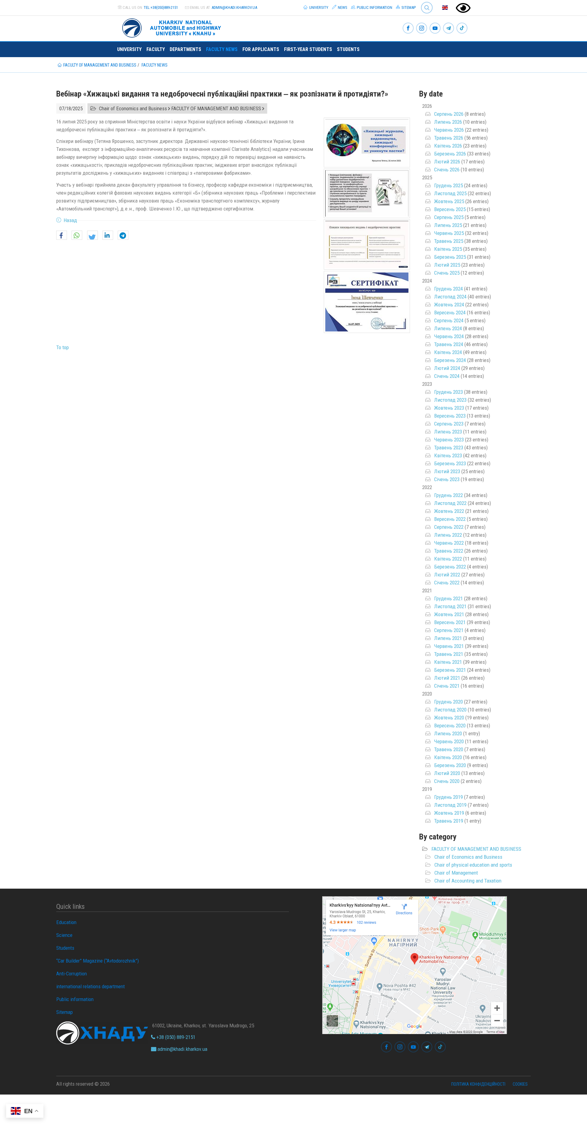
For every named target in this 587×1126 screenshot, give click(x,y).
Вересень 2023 (450, 416)
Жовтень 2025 (449, 201)
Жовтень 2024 (449, 305)
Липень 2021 (448, 638)
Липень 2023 (448, 432)
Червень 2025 (449, 233)
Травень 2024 (448, 344)
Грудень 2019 (448, 797)
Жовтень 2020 (449, 718)
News (342, 7)
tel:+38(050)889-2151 (161, 7)
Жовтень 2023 (449, 408)
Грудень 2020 (448, 702)
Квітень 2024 (448, 352)
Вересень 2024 (450, 312)
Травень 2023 (448, 447)
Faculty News (222, 49)
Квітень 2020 (448, 757)
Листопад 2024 (450, 297)
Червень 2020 (449, 741)
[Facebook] (408, 28)
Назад (70, 220)
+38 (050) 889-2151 (175, 1037)
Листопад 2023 (450, 400)
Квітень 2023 (448, 455)
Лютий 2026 (447, 162)
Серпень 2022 (448, 527)
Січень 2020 (447, 781)
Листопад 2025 (450, 193)
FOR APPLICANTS (260, 49)
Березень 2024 (450, 360)
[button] (62, 235)
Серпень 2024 (448, 320)
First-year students (308, 49)
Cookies (520, 1084)
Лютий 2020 (447, 773)
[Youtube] (435, 28)
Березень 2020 (450, 765)
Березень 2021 (450, 670)
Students (348, 49)
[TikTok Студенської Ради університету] (462, 28)
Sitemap (408, 7)
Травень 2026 (448, 138)
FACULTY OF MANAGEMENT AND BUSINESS (476, 849)
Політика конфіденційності (478, 1084)
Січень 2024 (447, 376)
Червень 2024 (449, 336)
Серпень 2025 (448, 217)
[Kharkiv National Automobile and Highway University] (172, 27)
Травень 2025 (448, 241)
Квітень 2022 (448, 559)
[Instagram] (421, 28)
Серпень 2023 (448, 424)
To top (62, 347)
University (318, 7)
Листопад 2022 (450, 503)
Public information (374, 7)
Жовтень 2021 (449, 614)
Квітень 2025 (448, 249)
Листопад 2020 (450, 710)
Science (64, 935)
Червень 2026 (449, 130)
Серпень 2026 (448, 114)
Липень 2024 (448, 328)
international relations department (90, 986)
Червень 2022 (449, 543)
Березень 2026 (450, 154)
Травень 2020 (448, 749)
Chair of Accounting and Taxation (467, 881)
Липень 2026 (448, 122)
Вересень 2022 (450, 519)
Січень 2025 (447, 273)
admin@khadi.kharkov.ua (234, 7)
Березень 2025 (450, 257)
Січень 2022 (447, 582)
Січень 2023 (447, 479)
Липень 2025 (448, 225)
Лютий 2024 (447, 368)
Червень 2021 (449, 646)
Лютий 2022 (447, 575)
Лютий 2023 (447, 471)
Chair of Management (456, 873)
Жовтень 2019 (449, 813)
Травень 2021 (448, 654)
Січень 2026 (447, 169)
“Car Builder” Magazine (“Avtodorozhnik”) (97, 961)
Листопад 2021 (450, 606)
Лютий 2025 (447, 265)
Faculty (155, 49)
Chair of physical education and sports (473, 865)
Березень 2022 (450, 567)
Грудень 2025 (448, 185)
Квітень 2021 (448, 662)
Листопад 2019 (450, 805)
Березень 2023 (450, 463)
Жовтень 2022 (449, 511)
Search (424, 3)
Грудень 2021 (448, 598)
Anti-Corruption (71, 974)
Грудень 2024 (448, 289)
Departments (185, 49)
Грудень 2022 (448, 495)
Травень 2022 (448, 551)
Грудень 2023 (448, 392)
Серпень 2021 (448, 630)
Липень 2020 (448, 733)
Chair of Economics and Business (468, 857)
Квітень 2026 (448, 146)
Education (66, 922)
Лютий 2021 (447, 678)
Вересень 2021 (450, 622)
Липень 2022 (448, 535)
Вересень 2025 (450, 209)
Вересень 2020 (450, 725)
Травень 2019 (448, 821)
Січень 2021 (447, 686)
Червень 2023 (449, 440)
